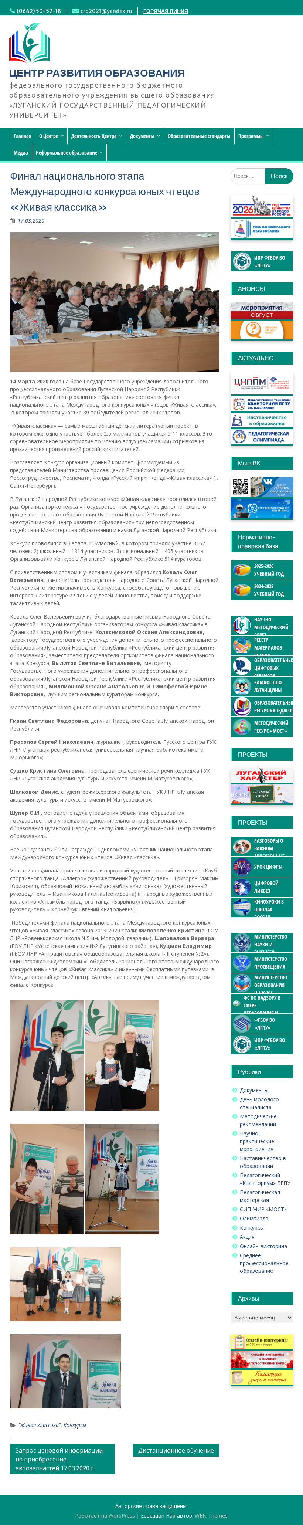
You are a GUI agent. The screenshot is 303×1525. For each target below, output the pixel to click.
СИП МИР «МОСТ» (263, 1209)
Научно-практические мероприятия (257, 1141)
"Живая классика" (39, 1425)
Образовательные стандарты (199, 135)
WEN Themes (211, 1515)
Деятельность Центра (94, 135)
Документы (142, 135)
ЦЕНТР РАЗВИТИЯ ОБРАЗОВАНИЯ (97, 72)
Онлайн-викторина (263, 1246)
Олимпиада (254, 1218)
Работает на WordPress (105, 1515)
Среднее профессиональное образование (264, 1263)
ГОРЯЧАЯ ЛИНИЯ (165, 11)
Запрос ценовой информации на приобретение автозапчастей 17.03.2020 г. (59, 1459)
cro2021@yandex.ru (106, 11)
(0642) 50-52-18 (39, 11)
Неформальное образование (66, 152)
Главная (22, 135)
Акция (247, 1236)
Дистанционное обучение (176, 1450)
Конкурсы (75, 1425)
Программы (251, 135)
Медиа (21, 152)
